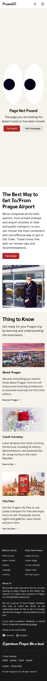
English (5, 660)
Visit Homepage (32, 128)
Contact (5, 666)
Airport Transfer (8, 560)
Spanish (29, 660)
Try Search (12, 128)
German (13, 660)
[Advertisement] (23, 35)
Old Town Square (32, 574)
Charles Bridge (31, 560)
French (21, 660)
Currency (6, 574)
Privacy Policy (16, 666)
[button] (42, 4)
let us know (31, 624)
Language (6, 570)
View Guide (10, 256)
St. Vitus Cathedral (32, 565)
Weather (5, 565)
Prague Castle (30, 570)
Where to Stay (8, 556)
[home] (9, 4)
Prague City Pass (32, 556)
